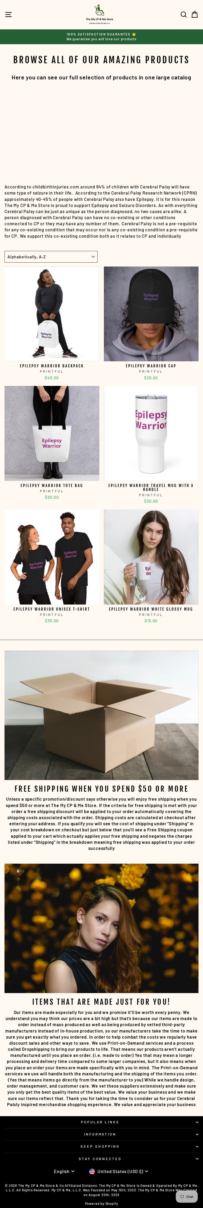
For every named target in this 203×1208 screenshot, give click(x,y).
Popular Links (100, 1122)
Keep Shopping (100, 1146)
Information (100, 1134)
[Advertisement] (101, 129)
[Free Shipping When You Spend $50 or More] (101, 715)
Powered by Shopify (101, 1203)
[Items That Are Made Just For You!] (101, 928)
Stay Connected (100, 1159)
